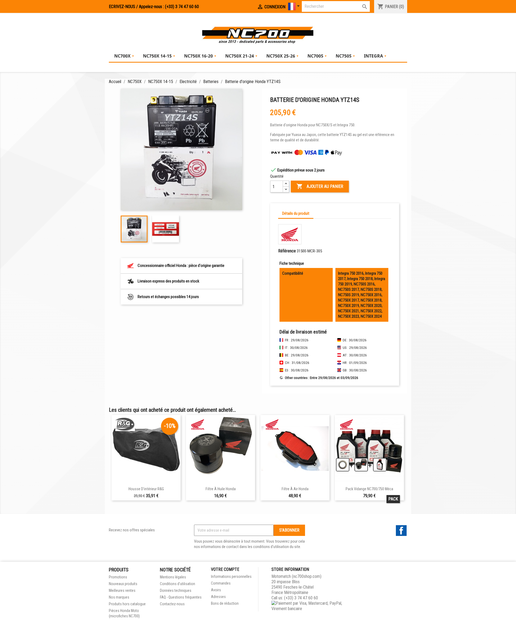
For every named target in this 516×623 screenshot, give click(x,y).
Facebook (401, 530)
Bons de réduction (225, 603)
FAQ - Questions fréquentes (181, 597)
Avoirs (216, 590)
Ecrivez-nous (122, 6)
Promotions (118, 577)
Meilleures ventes (122, 590)
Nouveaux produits (123, 584)
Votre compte (225, 569)
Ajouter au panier (319, 186)
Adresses (218, 597)
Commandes (221, 583)
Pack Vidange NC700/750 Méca (369, 489)
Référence (287, 250)
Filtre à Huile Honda (221, 489)
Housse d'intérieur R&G (146, 489)
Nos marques (119, 597)
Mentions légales (173, 577)
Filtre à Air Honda (295, 489)
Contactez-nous (172, 604)
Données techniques (175, 590)
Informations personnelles (231, 576)
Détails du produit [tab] (295, 213)
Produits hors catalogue (127, 604)
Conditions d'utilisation (177, 584)
